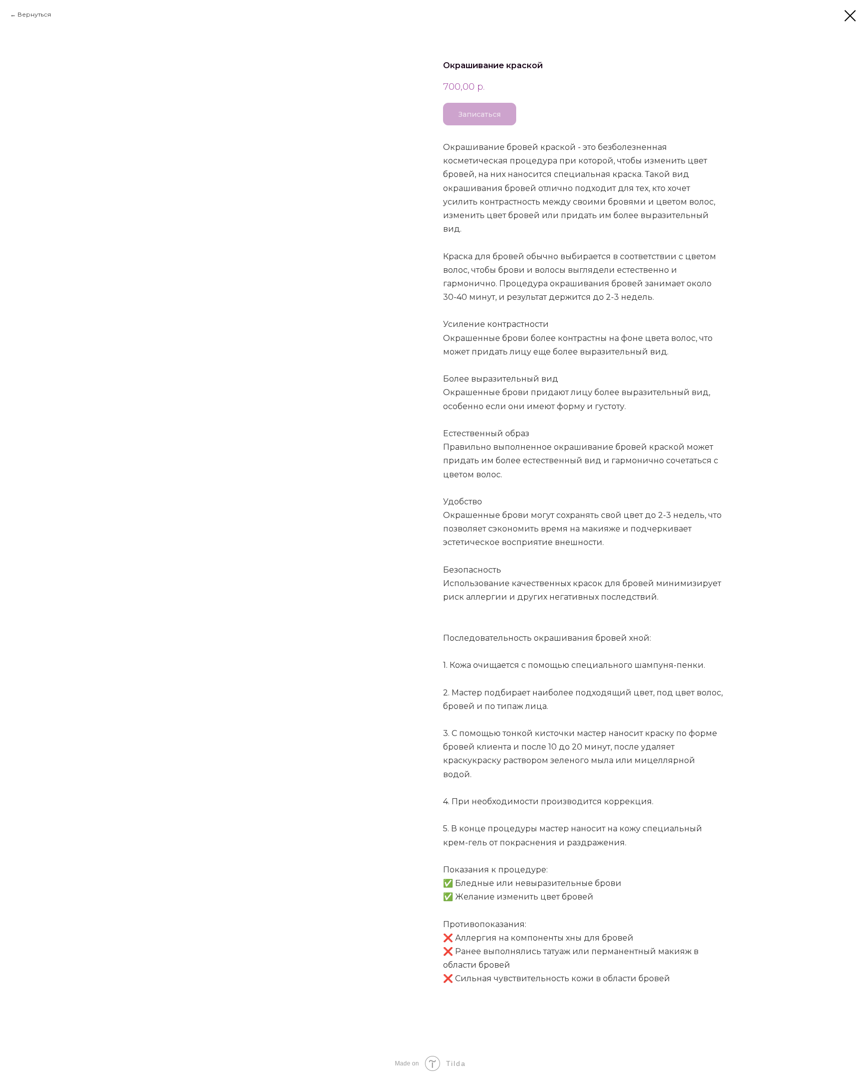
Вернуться (34, 14)
